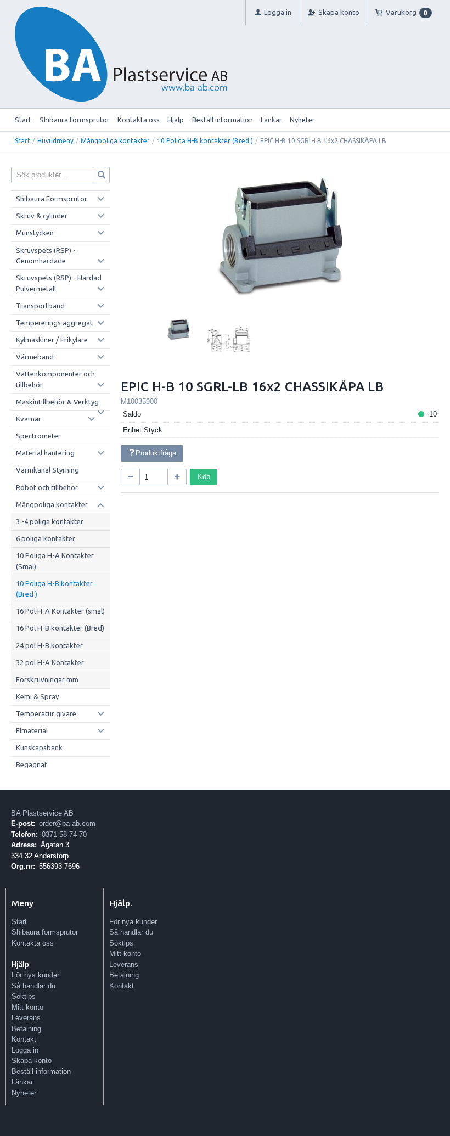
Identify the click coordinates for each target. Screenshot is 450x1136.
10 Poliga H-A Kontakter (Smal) (55, 561)
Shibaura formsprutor (75, 119)
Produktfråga (156, 453)
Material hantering (45, 453)
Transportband (40, 306)
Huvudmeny (55, 140)
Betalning (26, 1029)
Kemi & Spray (37, 696)
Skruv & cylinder (42, 216)
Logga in (25, 1050)
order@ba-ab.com (67, 823)
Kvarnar (28, 419)
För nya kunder (35, 975)
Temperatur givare (46, 713)
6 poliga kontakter (45, 538)
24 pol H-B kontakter (49, 645)
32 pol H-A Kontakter (50, 662)
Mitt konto (27, 1007)
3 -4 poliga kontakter (49, 521)
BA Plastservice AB (42, 813)
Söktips (24, 996)
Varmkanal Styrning (47, 470)
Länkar (271, 119)
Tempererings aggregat (54, 323)
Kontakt (24, 1039)
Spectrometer (38, 436)
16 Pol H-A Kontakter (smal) (60, 611)
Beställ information (222, 119)
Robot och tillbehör (47, 487)
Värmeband (35, 357)
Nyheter (302, 119)
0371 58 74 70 (64, 834)
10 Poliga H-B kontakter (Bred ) (205, 140)
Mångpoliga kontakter (115, 140)
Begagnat (31, 764)
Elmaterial (32, 730)
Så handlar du (33, 986)
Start (23, 119)
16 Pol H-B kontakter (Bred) (60, 628)
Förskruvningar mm (47, 679)
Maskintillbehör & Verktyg (57, 402)
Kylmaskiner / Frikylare (52, 340)
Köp (204, 477)
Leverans (26, 1018)
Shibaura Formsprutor (51, 199)
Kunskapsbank (39, 747)
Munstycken (35, 233)
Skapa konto (32, 1060)
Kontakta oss (138, 119)
